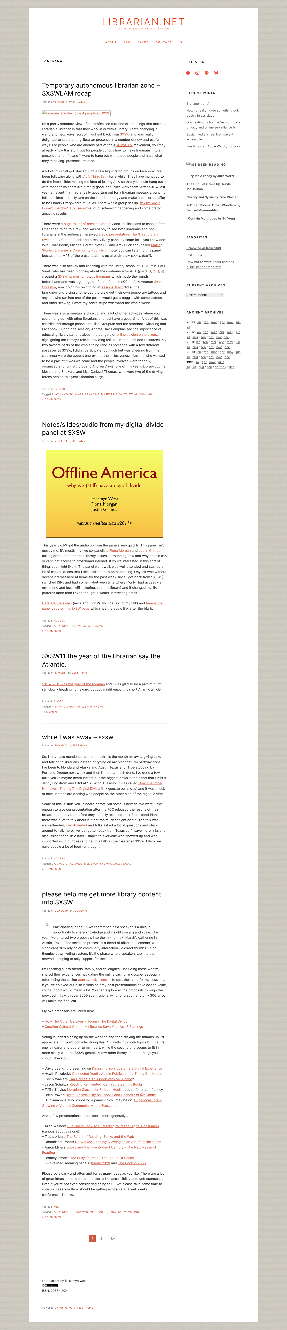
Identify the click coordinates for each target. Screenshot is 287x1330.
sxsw (123, 394)
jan (199, 322)
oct (211, 337)
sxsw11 (87, 625)
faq (127, 42)
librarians (75, 706)
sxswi (132, 394)
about (111, 42)
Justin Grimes (149, 551)
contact (164, 42)
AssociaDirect (112, 287)
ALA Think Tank (95, 176)
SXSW (124, 134)
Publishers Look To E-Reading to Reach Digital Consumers (113, 1126)
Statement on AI (198, 103)
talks (143, 42)
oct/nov (220, 367)
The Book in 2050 (132, 1163)
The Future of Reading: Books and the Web (100, 1137)
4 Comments (51, 399)
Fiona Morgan (120, 551)
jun (238, 322)
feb (206, 322)
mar (214, 322)
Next (113, 1238)
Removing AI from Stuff (203, 248)
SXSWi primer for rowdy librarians (84, 276)
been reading (212, 164)
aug (195, 337)
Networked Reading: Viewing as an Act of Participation (118, 1142)
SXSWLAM (124, 145)
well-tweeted (76, 825)
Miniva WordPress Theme (76, 1307)
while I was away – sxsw (77, 737)
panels (101, 1211)
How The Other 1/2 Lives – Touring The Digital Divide (86, 1021)
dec (226, 337)
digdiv (56, 863)
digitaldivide (61, 625)
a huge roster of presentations (84, 224)
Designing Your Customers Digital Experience (127, 1068)
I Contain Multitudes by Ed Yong (210, 218)
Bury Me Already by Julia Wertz (210, 176)
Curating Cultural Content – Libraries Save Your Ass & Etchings (94, 1027)
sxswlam (145, 394)
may (230, 322)
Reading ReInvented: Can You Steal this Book (105, 1084)
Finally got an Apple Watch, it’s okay (213, 146)
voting (133, 1211)
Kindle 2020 (100, 1163)
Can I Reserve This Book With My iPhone (100, 1079)
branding (92, 394)
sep (203, 337)
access (59, 620)
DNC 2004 (194, 255)
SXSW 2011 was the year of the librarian (73, 684)
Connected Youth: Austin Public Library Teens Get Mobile (117, 1074)
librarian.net (143, 22)
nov (219, 337)
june (221, 362)
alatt (78, 394)
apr (222, 322)
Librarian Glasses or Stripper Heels (94, 1090)
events (59, 389)
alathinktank (62, 394)
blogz (58, 701)
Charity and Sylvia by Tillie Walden (212, 197)
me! (86, 863)
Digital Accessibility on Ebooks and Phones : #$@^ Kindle (111, 1095)
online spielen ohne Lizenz (137, 334)
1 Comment (50, 711)
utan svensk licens (92, 980)
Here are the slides (57, 603)
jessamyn (80, 101)
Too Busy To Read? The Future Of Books (102, 1158)
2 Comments (51, 631)
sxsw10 (105, 863)
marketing (109, 394)
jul (188, 327)
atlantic (58, 706)
